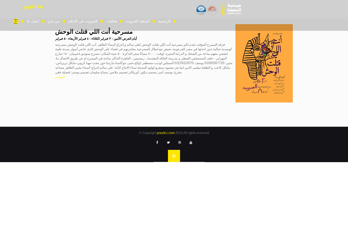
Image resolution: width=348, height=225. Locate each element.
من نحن (54, 21)
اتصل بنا (33, 21)
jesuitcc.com (166, 133)
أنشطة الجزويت (137, 21)
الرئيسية (164, 21)
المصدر (60, 77)
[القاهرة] (229, 9)
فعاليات (111, 21)
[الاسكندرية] (201, 7)
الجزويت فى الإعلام (82, 21)
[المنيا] (212, 7)
